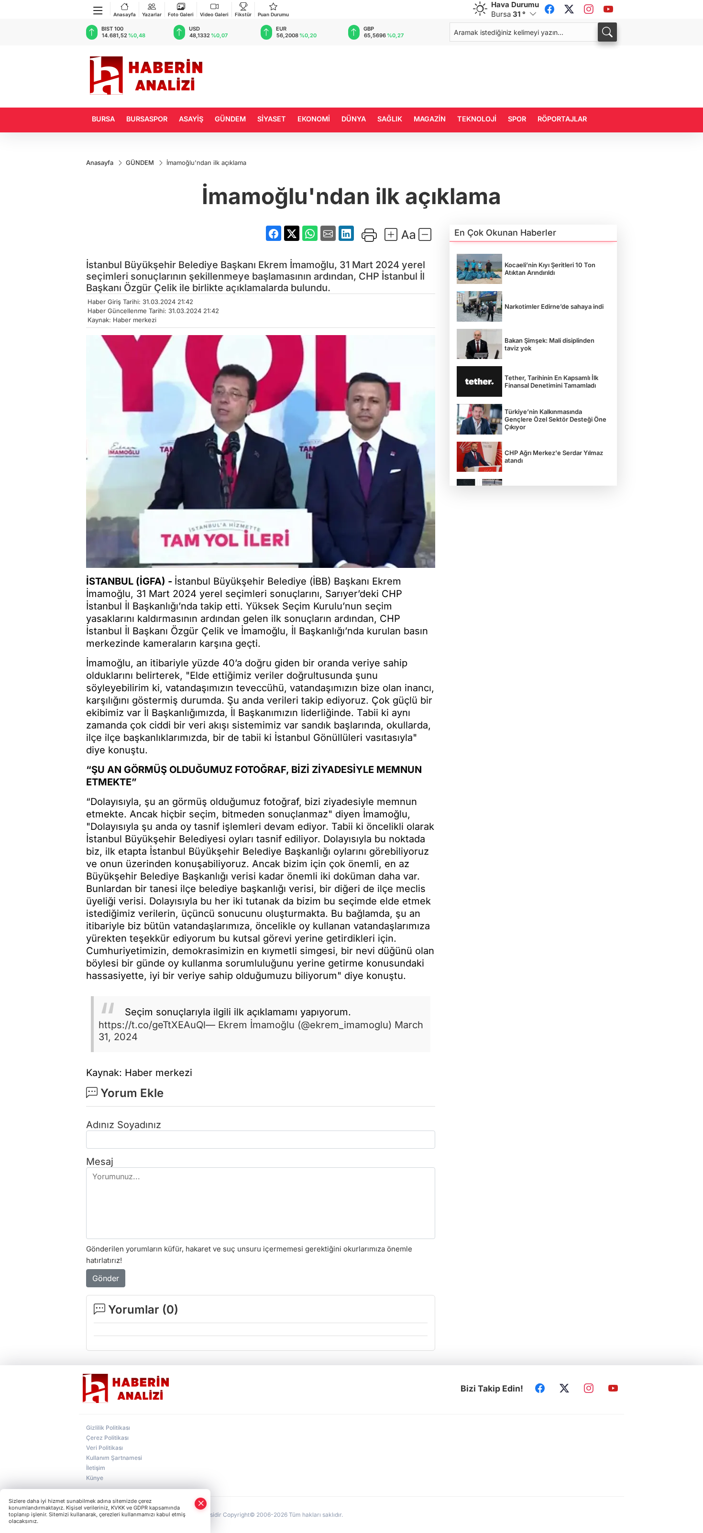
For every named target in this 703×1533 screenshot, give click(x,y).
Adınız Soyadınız (123, 1125)
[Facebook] (549, 9)
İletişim (95, 1467)
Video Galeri (214, 14)
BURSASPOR (146, 119)
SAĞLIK (389, 119)
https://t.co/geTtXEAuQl (152, 1025)
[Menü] (98, 8)
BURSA (103, 119)
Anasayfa (124, 14)
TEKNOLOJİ (476, 119)
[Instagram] (589, 9)
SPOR (517, 119)
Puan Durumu (273, 14)
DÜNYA (353, 119)
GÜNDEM (230, 119)
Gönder (105, 1278)
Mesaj (99, 1161)
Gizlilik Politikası (108, 1427)
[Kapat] (201, 1504)
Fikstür (243, 14)
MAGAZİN (430, 119)
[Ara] (607, 32)
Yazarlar (152, 14)
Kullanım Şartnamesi (114, 1457)
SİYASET (271, 119)
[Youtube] (608, 9)
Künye (94, 1477)
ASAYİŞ (191, 119)
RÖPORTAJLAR (562, 119)
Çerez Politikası (107, 1437)
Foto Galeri (181, 14)
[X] (569, 9)
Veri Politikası (104, 1447)
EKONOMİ (313, 119)
